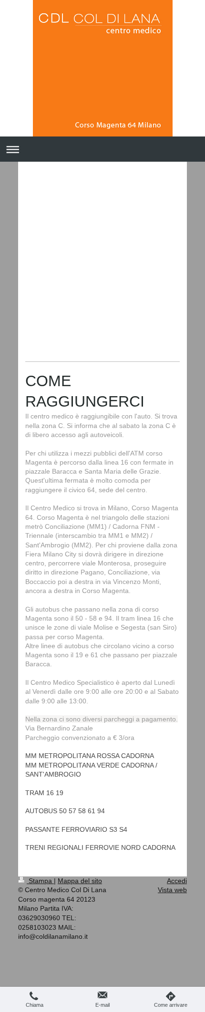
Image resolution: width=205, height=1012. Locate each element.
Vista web (172, 890)
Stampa (40, 881)
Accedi (177, 881)
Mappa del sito (80, 881)
